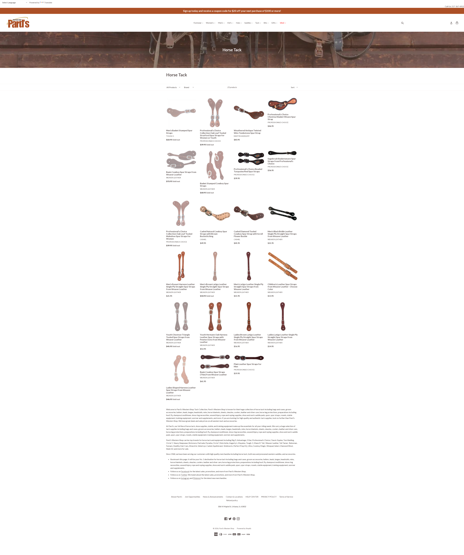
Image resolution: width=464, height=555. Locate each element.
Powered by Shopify (244, 528)
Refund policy (232, 500)
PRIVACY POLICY (268, 497)
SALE (283, 22)
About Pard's (176, 497)
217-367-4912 (458, 6)
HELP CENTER (252, 497)
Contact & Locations (234, 497)
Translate (48, 2)
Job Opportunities (192, 497)
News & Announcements (213, 497)
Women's (211, 22)
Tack (258, 22)
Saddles (249, 22)
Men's (222, 22)
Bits (267, 22)
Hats (239, 22)
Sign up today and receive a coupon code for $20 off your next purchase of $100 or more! (232, 10)
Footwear (199, 22)
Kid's (230, 22)
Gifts (274, 22)
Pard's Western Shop (226, 528)
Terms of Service (286, 497)
